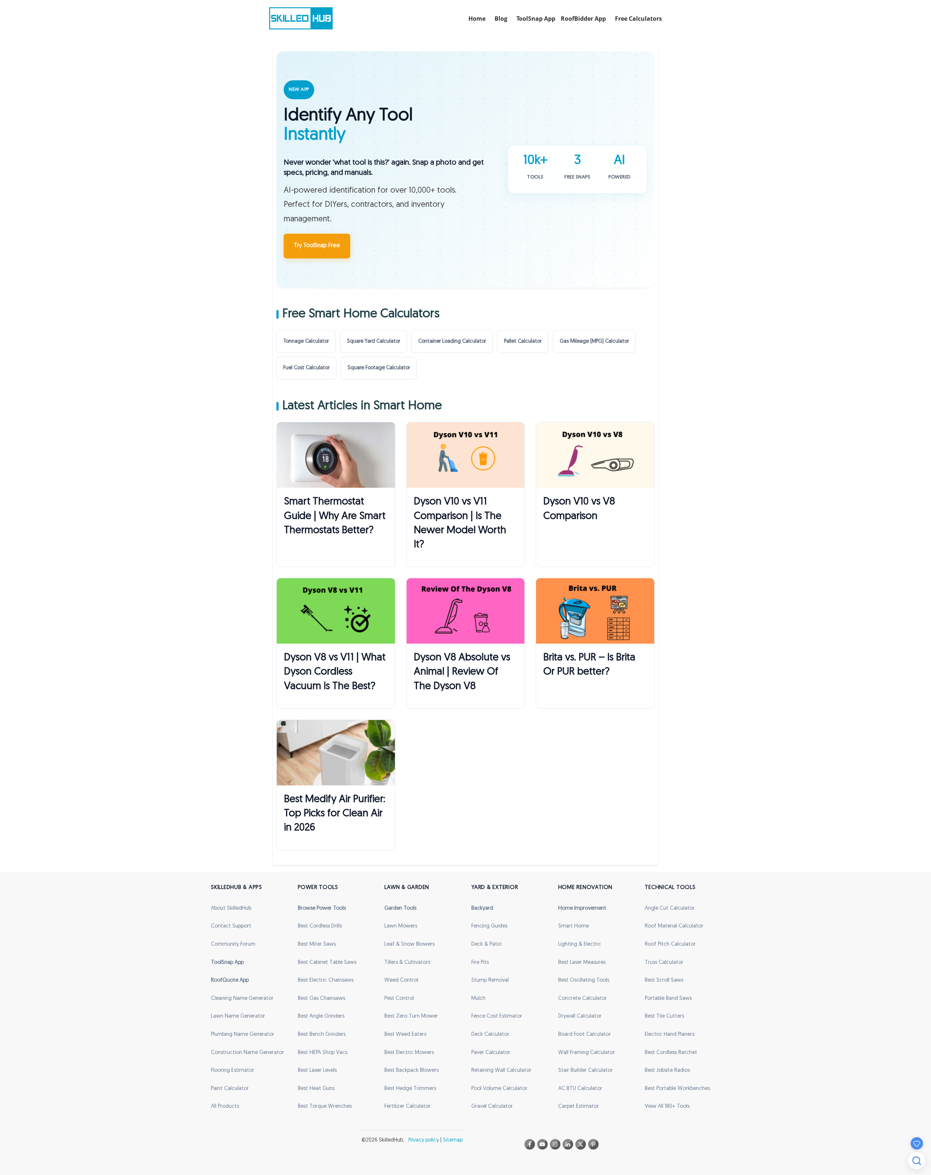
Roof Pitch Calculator (670, 944)
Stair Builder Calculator (585, 1070)
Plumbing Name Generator (242, 1034)
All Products (225, 1106)
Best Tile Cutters (664, 1016)
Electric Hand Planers (669, 1034)
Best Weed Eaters (405, 1034)
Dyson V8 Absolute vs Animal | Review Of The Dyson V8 (462, 672)
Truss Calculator (664, 962)
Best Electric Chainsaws (325, 980)
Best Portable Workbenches (677, 1088)
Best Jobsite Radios (667, 1070)
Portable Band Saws (668, 998)
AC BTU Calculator (580, 1088)
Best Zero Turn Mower (411, 1016)
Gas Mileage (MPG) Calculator (594, 341)
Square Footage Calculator (379, 368)
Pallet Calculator (523, 341)
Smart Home (573, 926)
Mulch (478, 998)
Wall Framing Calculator (586, 1052)
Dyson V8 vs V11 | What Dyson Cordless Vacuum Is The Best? (334, 672)
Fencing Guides (489, 926)
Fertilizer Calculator (407, 1106)
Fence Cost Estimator (496, 1016)
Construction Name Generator (247, 1052)
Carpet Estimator (578, 1106)
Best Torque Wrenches (325, 1106)
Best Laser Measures (582, 962)
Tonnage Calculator (306, 341)
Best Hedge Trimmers (410, 1088)
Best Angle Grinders (321, 1016)
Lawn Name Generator (238, 1016)
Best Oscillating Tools (583, 980)
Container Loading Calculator (452, 341)
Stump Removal (490, 980)
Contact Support (231, 926)
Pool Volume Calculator (499, 1088)
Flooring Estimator (232, 1070)
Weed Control (401, 980)
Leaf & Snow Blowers (409, 944)
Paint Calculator (230, 1088)
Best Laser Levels (317, 1070)
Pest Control (399, 998)
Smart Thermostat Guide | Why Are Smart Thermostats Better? (334, 516)
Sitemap (453, 1140)
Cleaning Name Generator (242, 998)
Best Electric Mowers (409, 1052)
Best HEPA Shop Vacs (322, 1052)
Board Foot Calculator (584, 1034)
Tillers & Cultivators (407, 962)
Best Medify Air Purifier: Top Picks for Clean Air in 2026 (334, 813)
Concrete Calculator (582, 998)
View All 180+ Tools (667, 1106)
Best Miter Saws (317, 944)
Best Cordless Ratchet (671, 1052)
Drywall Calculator (580, 1016)
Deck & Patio (486, 944)
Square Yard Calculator (373, 341)
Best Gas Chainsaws (321, 998)
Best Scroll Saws (664, 980)
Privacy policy (423, 1140)
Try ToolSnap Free (317, 246)
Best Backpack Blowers (411, 1070)
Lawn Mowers (400, 926)
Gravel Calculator (492, 1106)
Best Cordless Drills (320, 926)
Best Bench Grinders (321, 1034)
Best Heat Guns (316, 1088)
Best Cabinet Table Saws (327, 962)
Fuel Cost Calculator (306, 368)
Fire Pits (480, 962)
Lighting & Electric (579, 944)
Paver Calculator (490, 1052)
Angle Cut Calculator (670, 908)
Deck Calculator (490, 1034)
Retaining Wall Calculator (501, 1070)
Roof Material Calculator (674, 926)
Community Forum (233, 944)
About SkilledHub (231, 908)
